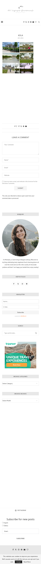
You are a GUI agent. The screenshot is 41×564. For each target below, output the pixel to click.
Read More (27, 562)
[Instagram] (28, 22)
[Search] (39, 22)
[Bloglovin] (35, 22)
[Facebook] (23, 22)
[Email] (33, 22)
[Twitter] (26, 22)
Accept (18, 562)
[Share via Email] (26, 126)
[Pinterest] (30, 22)
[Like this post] (16, 126)
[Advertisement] (20, 99)
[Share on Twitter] (21, 126)
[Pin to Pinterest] (23, 126)
